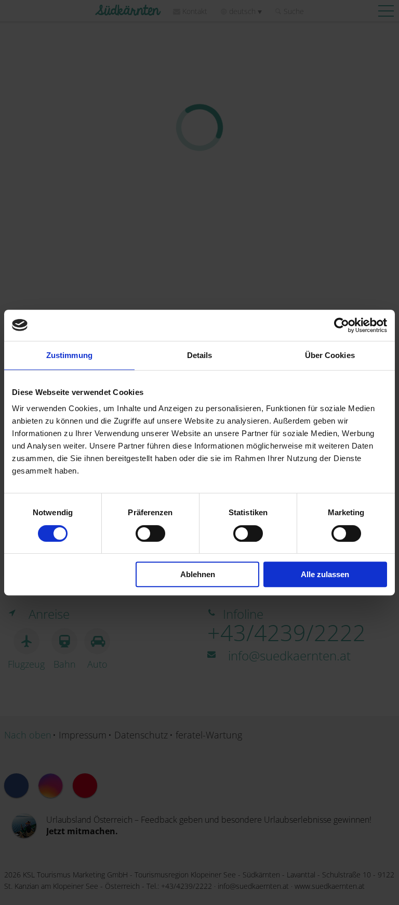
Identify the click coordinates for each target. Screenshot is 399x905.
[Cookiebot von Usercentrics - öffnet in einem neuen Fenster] (341, 325)
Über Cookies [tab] (330, 355)
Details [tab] (199, 355)
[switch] (150, 533)
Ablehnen (197, 574)
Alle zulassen (325, 574)
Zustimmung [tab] (69, 355)
